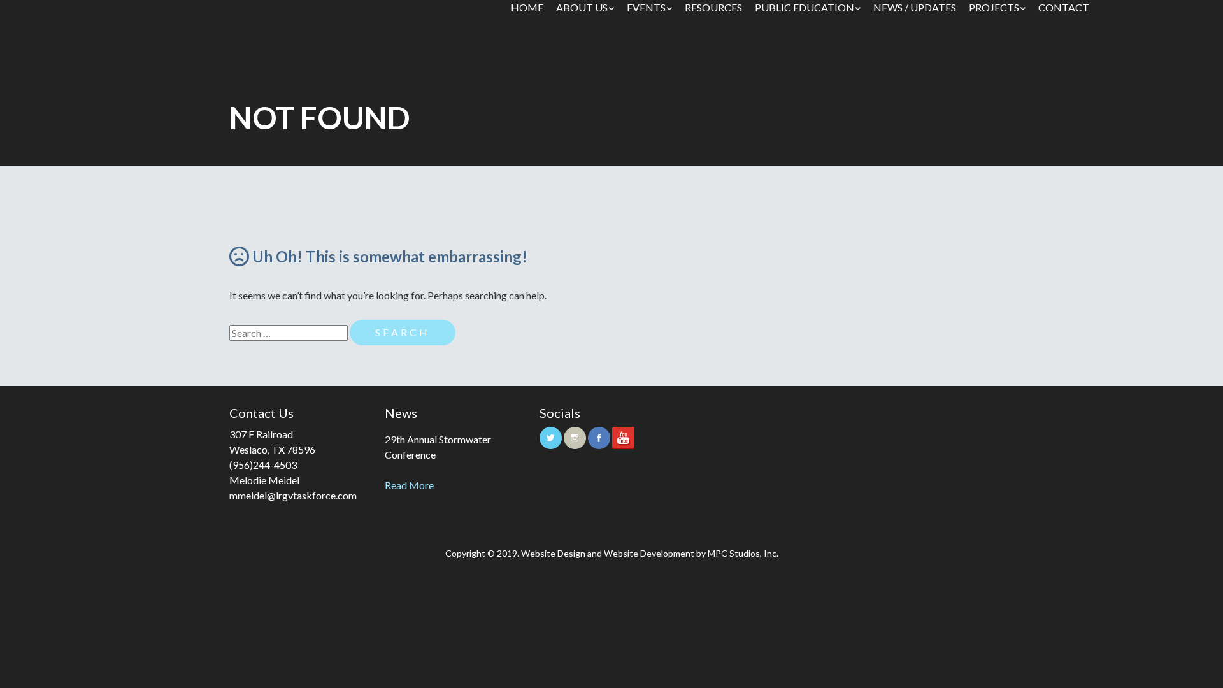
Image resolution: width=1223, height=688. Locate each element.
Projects (994, 7)
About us (582, 7)
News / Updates (914, 7)
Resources (713, 7)
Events (646, 7)
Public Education (804, 7)
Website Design (553, 553)
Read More (409, 485)
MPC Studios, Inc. (743, 553)
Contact (1063, 7)
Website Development (649, 553)
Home (527, 7)
